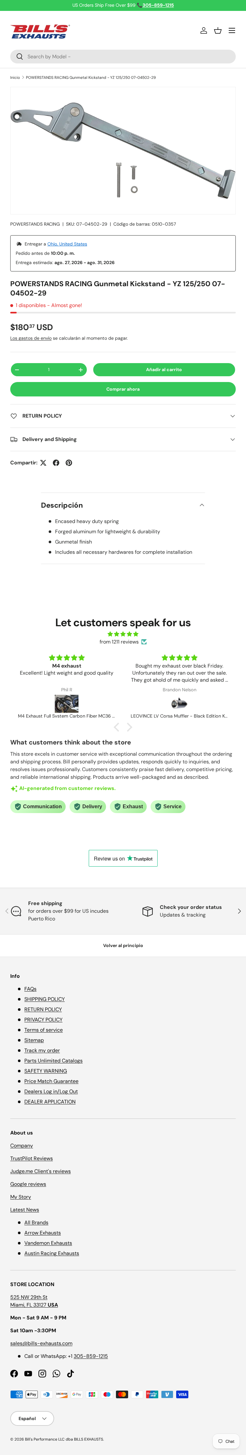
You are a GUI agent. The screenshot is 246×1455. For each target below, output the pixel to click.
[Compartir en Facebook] (56, 462)
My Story (20, 1196)
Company (21, 1145)
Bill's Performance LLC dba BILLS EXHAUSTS (64, 1439)
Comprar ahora (123, 389)
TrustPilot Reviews (31, 1158)
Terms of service (43, 1030)
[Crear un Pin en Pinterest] (68, 462)
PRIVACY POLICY (43, 1019)
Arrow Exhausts (42, 1232)
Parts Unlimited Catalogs (53, 1060)
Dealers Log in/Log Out (51, 1091)
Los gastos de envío (31, 338)
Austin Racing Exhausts (51, 1253)
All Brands (36, 1222)
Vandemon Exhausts (48, 1243)
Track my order (42, 1050)
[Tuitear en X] (43, 462)
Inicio (15, 77)
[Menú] (232, 30)
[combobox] (123, 56)
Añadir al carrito (164, 369)
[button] (218, 30)
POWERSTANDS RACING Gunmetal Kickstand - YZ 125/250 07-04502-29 (91, 77)
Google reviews (28, 1184)
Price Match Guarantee (51, 1081)
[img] (123, 634)
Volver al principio (123, 945)
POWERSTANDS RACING (35, 224)
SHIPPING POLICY (44, 999)
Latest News (24, 1209)
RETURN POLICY (43, 1009)
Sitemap (34, 1040)
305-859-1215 (91, 1356)
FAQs (30, 988)
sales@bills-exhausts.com (41, 1343)
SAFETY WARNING (45, 1071)
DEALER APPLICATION (50, 1101)
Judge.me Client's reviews (40, 1171)
